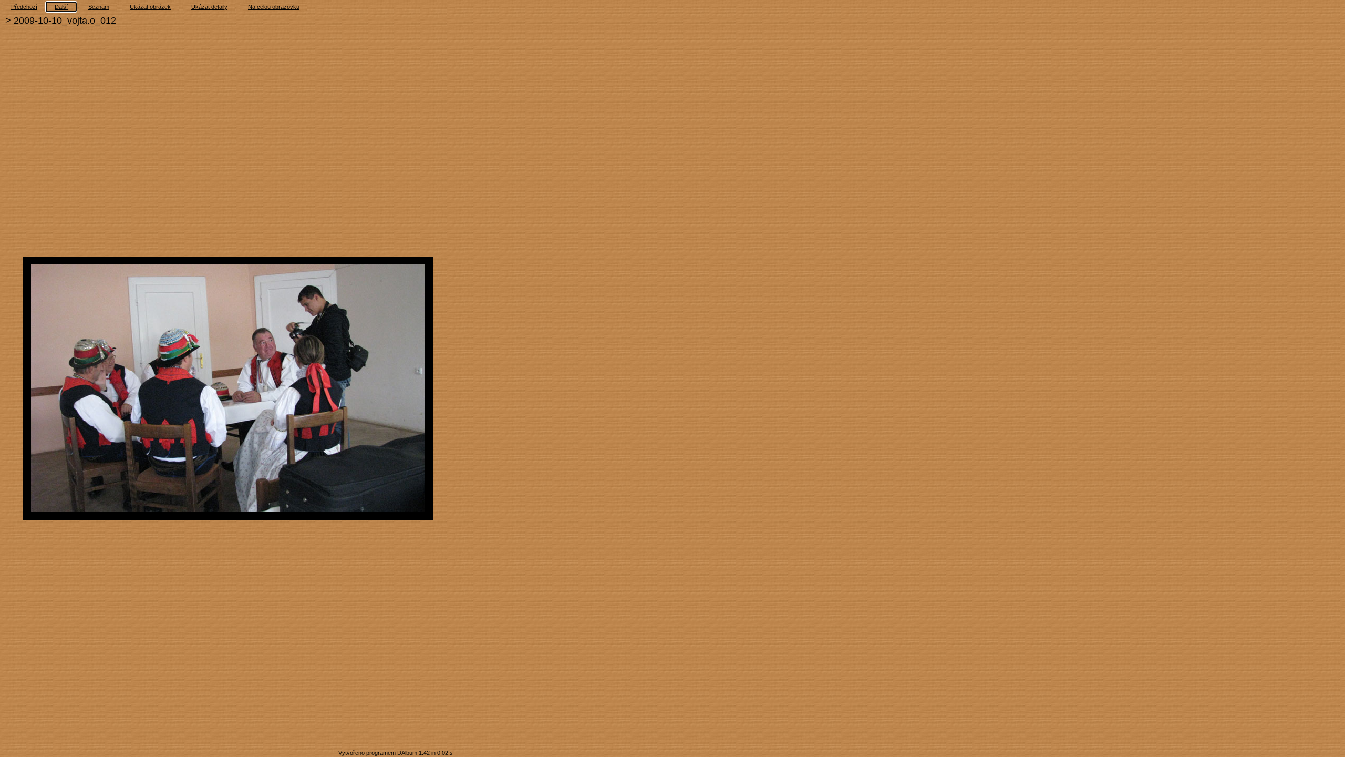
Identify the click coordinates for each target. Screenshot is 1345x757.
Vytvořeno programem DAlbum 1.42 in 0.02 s (395, 753)
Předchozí (24, 7)
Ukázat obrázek (150, 7)
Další (61, 7)
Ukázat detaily (209, 7)
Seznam (98, 7)
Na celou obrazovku (273, 7)
